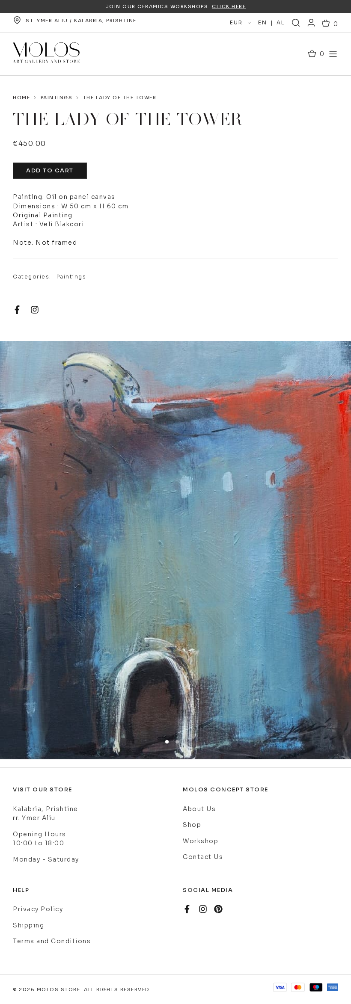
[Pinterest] (218, 909)
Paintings (57, 98)
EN (262, 22)
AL (280, 22)
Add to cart (50, 170)
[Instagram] (34, 309)
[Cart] (330, 24)
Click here (229, 6)
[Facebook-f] (17, 309)
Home (21, 98)
